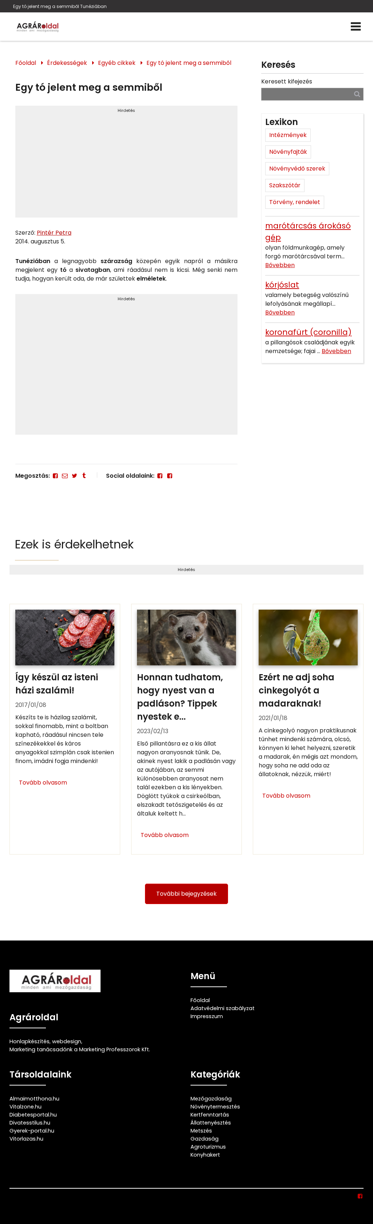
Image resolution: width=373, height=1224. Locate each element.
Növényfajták (288, 152)
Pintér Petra (54, 232)
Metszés (201, 1130)
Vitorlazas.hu (26, 1138)
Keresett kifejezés (286, 81)
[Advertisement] (126, 165)
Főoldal (25, 63)
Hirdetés (126, 110)
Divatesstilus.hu (29, 1122)
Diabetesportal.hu (33, 1114)
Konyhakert (205, 1154)
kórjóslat (282, 284)
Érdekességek (67, 63)
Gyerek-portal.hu (31, 1130)
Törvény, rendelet (294, 202)
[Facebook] (55, 476)
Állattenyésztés (211, 1122)
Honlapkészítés (29, 1041)
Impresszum (207, 1016)
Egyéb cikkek (117, 63)
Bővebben (280, 265)
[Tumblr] (84, 476)
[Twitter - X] (74, 476)
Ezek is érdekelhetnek (74, 544)
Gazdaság (205, 1138)
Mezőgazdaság (211, 1098)
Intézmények (288, 135)
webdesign (66, 1041)
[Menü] (356, 26)
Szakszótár (285, 185)
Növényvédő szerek (297, 168)
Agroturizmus (208, 1146)
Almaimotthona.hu (34, 1098)
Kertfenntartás (210, 1114)
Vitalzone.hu (25, 1106)
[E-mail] (65, 476)
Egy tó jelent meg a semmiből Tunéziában (60, 6)
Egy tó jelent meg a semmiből (188, 63)
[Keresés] (357, 94)
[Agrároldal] (36, 27)
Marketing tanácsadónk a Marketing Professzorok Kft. (79, 1049)
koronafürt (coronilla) (308, 332)
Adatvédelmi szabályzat (223, 1008)
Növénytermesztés (215, 1106)
